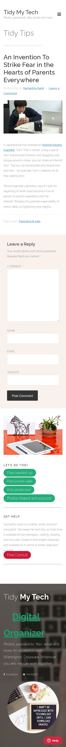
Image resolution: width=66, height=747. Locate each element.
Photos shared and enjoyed (29, 498)
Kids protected (19, 490)
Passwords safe (19, 481)
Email (12, 351)
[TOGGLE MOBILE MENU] (59, 14)
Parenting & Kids (29, 221)
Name (12, 330)
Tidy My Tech (21, 12)
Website (13, 372)
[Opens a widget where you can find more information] (52, 740)
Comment (15, 266)
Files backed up (20, 473)
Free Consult (17, 555)
